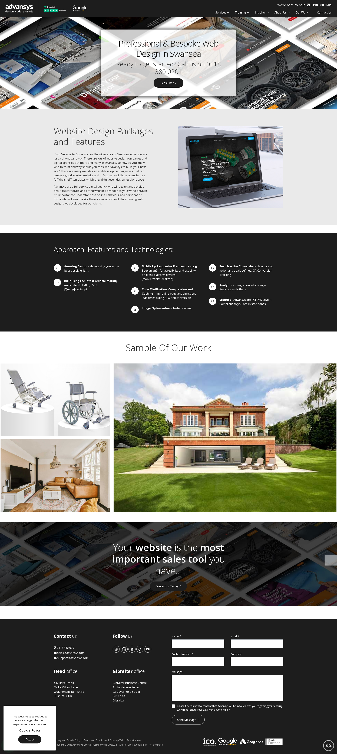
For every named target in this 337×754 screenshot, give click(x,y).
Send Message (186, 720)
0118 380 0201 (66, 648)
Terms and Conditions (95, 740)
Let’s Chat (167, 83)
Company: (236, 654)
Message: (177, 672)
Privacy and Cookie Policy (67, 740)
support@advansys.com (72, 658)
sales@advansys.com (70, 653)
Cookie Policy (30, 730)
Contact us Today (167, 586)
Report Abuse (134, 740)
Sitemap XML (117, 740)
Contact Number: (182, 654)
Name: (176, 636)
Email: (235, 636)
